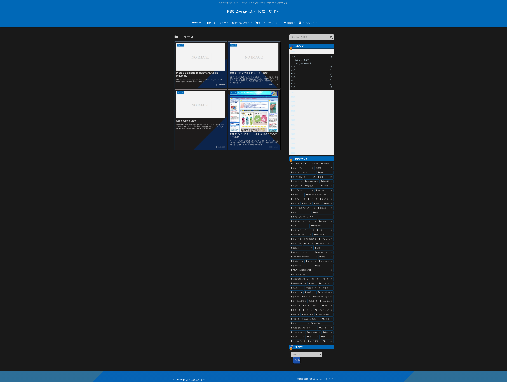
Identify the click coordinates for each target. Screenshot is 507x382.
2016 (293, 134)
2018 (293, 125)
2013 (293, 148)
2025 (293, 92)
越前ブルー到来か (302, 60)
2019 (293, 120)
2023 (293, 101)
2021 (293, 111)
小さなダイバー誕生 (303, 63)
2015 (293, 139)
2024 (293, 97)
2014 (293, 143)
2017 (293, 129)
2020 (293, 115)
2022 (293, 106)
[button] (331, 37)
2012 (293, 153)
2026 (293, 51)
